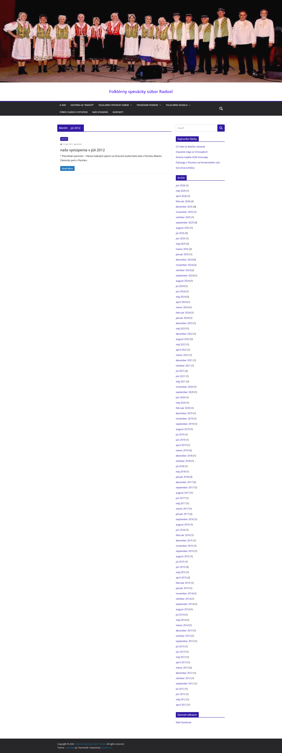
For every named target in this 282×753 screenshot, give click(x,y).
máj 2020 (181, 402)
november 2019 (184, 418)
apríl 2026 (181, 196)
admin (79, 144)
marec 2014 (182, 625)
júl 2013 (180, 646)
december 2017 (184, 482)
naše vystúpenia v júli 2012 (82, 149)
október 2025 (183, 217)
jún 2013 (180, 651)
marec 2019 (182, 450)
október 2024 (183, 270)
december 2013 (184, 630)
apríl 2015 (181, 577)
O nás (63, 105)
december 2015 (184, 540)
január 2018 (182, 476)
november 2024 (184, 265)
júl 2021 (180, 371)
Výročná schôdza (185, 167)
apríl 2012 (181, 704)
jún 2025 (180, 238)
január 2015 (182, 588)
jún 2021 (180, 376)
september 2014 (185, 604)
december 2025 (184, 206)
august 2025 (182, 227)
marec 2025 (182, 249)
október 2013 (183, 635)
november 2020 (184, 386)
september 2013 (185, 641)
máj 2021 (181, 381)
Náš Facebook (183, 722)
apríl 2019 (181, 445)
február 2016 (183, 535)
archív (64, 139)
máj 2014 (181, 620)
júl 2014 (180, 614)
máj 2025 (181, 243)
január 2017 (182, 514)
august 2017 (182, 492)
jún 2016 (180, 529)
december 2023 (184, 323)
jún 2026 (180, 185)
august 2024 (182, 280)
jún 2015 (180, 567)
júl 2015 (180, 561)
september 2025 (185, 222)
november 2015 (184, 545)
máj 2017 (181, 503)
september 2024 (185, 275)
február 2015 (183, 582)
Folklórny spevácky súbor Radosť (141, 91)
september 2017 (185, 487)
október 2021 (183, 365)
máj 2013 (181, 657)
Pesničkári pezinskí (147, 105)
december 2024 (184, 259)
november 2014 (184, 593)
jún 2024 (180, 291)
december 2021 (184, 360)
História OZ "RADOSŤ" (82, 105)
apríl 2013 (181, 662)
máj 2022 (181, 344)
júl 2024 (180, 286)
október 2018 (183, 461)
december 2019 (184, 413)
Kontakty (118, 112)
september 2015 (185, 551)
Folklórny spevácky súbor (114, 105)
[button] (130, 105)
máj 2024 (181, 296)
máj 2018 (181, 471)
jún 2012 (180, 694)
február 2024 (183, 312)
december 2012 (184, 673)
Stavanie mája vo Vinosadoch (192, 152)
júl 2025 (180, 233)
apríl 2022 (181, 349)
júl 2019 (180, 434)
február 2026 (183, 201)
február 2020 (183, 408)
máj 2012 (181, 699)
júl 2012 (180, 688)
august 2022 (182, 339)
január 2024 (182, 318)
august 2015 (182, 556)
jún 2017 (180, 498)
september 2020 (185, 392)
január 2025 (182, 254)
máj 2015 (181, 572)
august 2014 (182, 609)
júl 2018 (180, 466)
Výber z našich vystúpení (74, 112)
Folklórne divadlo (177, 105)
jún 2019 (180, 439)
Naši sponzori (100, 112)
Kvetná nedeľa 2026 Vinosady (192, 157)
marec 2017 (182, 508)
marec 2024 (182, 307)
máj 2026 (181, 190)
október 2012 (183, 678)
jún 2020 (180, 397)
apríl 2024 (181, 302)
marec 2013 (182, 667)
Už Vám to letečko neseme (190, 146)
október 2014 (183, 598)
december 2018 (184, 455)
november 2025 (184, 212)
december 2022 (184, 333)
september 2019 (185, 424)
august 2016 (182, 524)
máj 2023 (181, 328)
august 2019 (182, 429)
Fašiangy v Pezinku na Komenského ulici (198, 162)
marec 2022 (182, 355)
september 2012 (185, 683)
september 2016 (185, 519)
